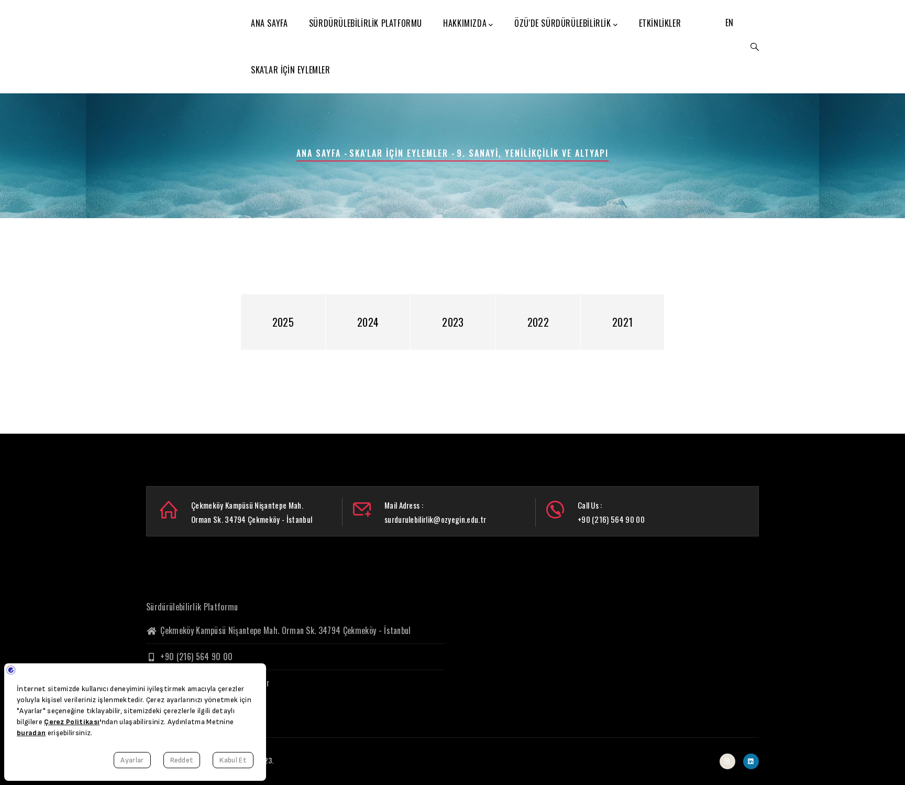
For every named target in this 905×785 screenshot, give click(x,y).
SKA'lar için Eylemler (290, 69)
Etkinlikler (660, 23)
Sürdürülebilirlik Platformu (365, 23)
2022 (538, 322)
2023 (452, 322)
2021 (622, 322)
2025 (283, 322)
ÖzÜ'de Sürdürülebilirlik (562, 23)
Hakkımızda (465, 23)
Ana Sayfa (269, 23)
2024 (368, 322)
